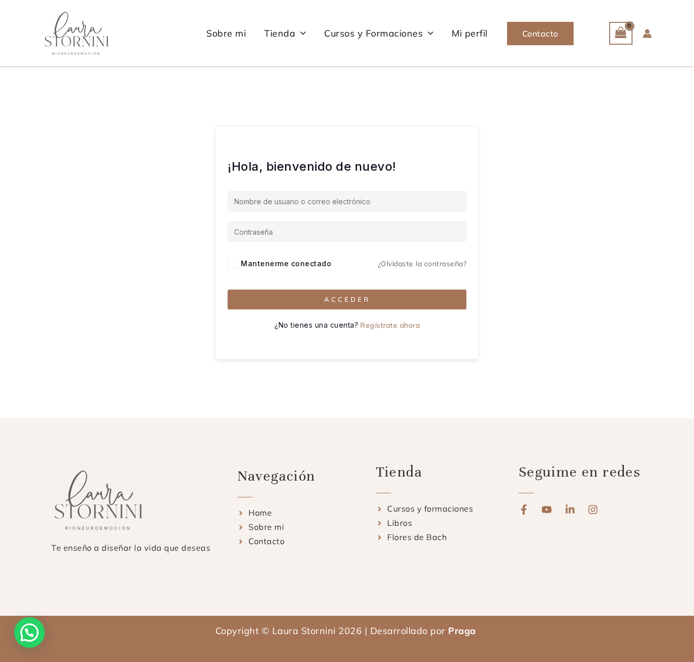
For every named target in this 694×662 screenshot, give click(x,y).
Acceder (347, 299)
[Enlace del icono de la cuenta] (647, 33)
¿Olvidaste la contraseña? (422, 263)
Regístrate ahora (390, 325)
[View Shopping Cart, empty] (621, 33)
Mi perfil (470, 33)
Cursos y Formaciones (373, 33)
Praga (463, 631)
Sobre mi (226, 33)
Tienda (279, 33)
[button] (300, 33)
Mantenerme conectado (286, 263)
